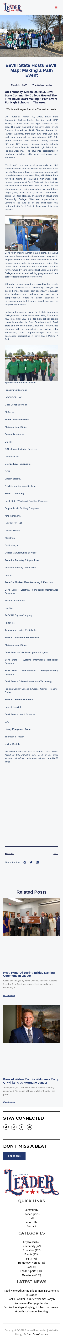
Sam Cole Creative (37, 1334)
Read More (9, 995)
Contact (31, 1226)
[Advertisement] (31, 810)
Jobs (29, 1267)
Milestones (28, 1275)
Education (28, 1250)
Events (28, 1254)
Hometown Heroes (29, 1262)
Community (31, 1210)
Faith (31, 1218)
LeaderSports (32, 1214)
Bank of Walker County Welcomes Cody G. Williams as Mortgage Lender (30, 1081)
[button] (25, 862)
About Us (31, 1222)
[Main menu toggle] (56, 7)
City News (29, 1242)
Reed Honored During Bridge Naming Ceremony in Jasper (29, 974)
